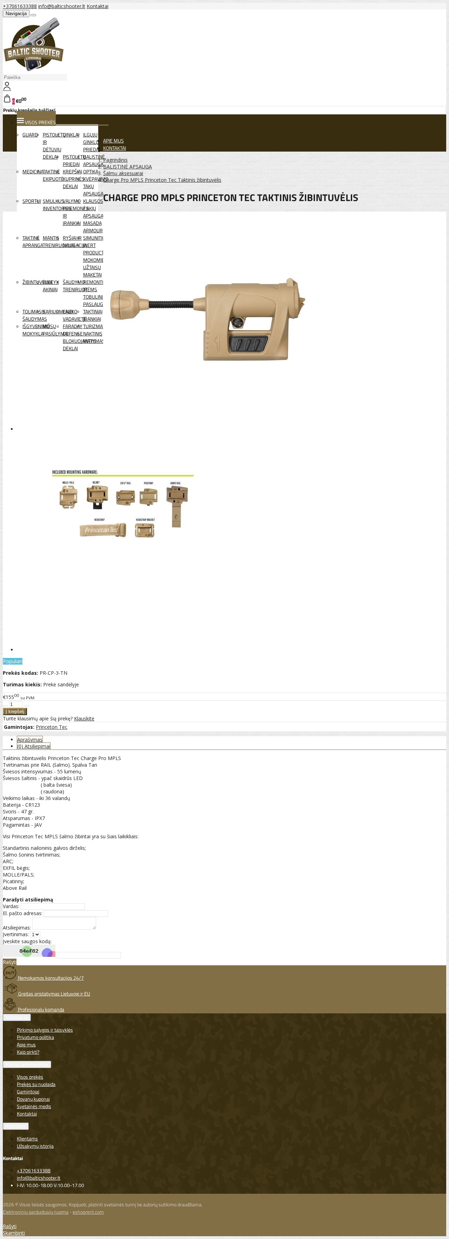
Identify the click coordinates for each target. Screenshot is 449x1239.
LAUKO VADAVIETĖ (74, 315)
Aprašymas (29, 739)
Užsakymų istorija (35, 1146)
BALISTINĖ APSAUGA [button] (94, 160)
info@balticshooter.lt (61, 6)
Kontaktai (97, 6)
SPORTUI (31, 201)
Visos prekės (30, 1076)
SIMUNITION (95, 237)
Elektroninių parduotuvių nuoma (35, 1211)
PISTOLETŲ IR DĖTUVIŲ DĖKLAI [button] (54, 145)
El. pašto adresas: (22, 913)
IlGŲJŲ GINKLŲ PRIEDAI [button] (91, 142)
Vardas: (11, 906)
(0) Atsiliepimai (33, 746)
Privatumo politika (35, 1037)
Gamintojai (28, 1091)
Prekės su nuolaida (36, 1084)
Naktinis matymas (94, 337)
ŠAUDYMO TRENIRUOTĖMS (80, 285)
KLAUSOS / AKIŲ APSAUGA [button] (93, 208)
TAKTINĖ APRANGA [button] (32, 241)
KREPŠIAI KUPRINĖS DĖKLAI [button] (74, 179)
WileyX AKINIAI (51, 285)
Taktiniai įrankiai (92, 315)
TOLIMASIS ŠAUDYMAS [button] (34, 315)
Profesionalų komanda (40, 1009)
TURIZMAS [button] (94, 326)
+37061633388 (20, 6)
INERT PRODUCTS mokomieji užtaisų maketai (95, 259)
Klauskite (84, 718)
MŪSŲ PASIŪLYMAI (55, 329)
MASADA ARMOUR (93, 226)
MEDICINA (32, 171)
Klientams (16, 1126)
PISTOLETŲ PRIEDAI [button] (74, 160)
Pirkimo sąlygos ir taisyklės (45, 1029)
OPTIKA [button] (90, 171)
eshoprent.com (88, 1211)
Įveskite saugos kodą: (27, 941)
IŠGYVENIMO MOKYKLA (35, 329)
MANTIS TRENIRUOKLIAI (59, 241)
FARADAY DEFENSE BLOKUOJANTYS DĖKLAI (79, 337)
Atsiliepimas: (17, 927)
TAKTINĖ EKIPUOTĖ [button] (53, 175)
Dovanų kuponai (33, 1099)
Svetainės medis (34, 1106)
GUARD (30, 134)
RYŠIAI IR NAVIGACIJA (75, 241)
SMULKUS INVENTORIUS (57, 204)
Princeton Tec (51, 727)
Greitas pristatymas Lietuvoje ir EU (53, 993)
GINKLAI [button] (71, 134)
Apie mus (26, 1044)
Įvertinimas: (16, 934)
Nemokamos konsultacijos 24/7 (50, 977)
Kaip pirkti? (28, 1051)
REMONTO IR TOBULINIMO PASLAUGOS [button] (96, 293)
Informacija (17, 1017)
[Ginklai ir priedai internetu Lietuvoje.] (34, 69)
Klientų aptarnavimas (27, 1064)
